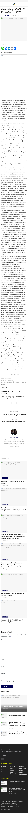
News (11, 768)
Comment (4, 640)
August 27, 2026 (5, 485)
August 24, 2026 (5, 597)
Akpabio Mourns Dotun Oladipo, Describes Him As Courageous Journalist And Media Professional (18, 733)
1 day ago (5, 710)
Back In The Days (5, 804)
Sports (21, 772)
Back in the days (4, 767)
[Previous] (12, 403)
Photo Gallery (22, 768)
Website (3, 673)
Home (2, 801)
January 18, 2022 (15, 15)
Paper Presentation (13, 773)
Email (3, 666)
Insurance (5, 478)
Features (3, 771)
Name (3, 659)
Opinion (12, 770)
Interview (12, 766)
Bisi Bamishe (5, 15)
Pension (21, 766)
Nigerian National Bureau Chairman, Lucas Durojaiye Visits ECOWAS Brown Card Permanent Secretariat (13, 536)
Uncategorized (23, 774)
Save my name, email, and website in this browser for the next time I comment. (13, 680)
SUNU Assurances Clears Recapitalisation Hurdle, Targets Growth (17, 715)
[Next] (15, 403)
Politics (21, 770)
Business (3, 769)
